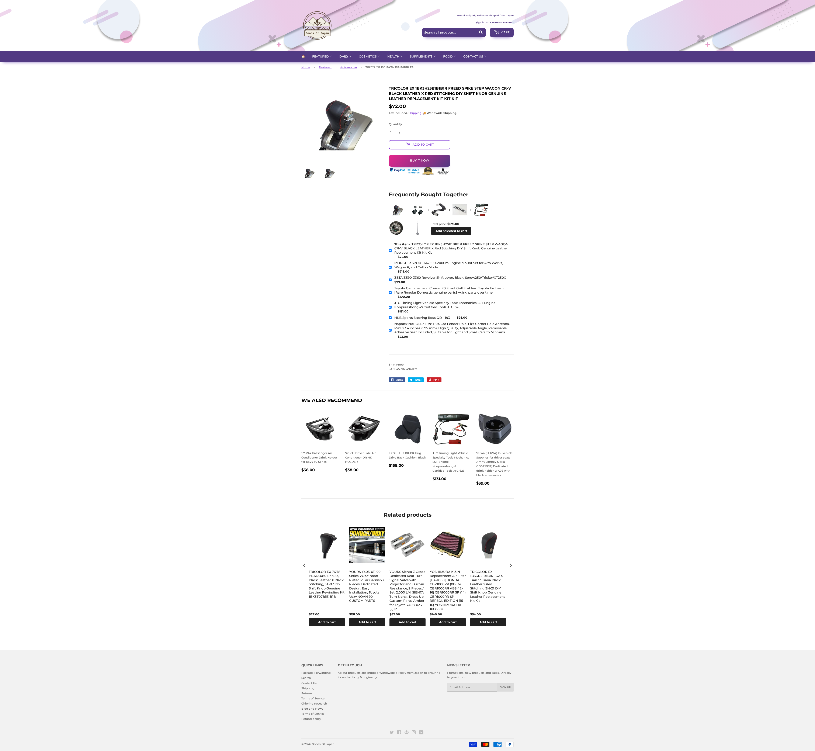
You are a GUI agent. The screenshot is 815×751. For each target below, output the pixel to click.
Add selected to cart (451, 231)
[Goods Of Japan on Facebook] (399, 733)
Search (306, 677)
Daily (344, 56)
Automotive (348, 67)
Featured (321, 56)
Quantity (395, 124)
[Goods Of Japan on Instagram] (414, 733)
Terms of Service (313, 698)
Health (393, 56)
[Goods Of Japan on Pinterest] (406, 733)
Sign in (480, 22)
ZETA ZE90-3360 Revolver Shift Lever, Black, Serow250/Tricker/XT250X (450, 278)
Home (305, 67)
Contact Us (473, 56)
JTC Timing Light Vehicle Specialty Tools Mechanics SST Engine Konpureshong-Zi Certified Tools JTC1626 (444, 305)
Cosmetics (368, 56)
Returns (306, 693)
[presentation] (304, 565)
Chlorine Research (314, 703)
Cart (504, 32)
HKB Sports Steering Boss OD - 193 (422, 318)
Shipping (415, 113)
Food (448, 56)
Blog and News (312, 708)
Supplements (421, 56)
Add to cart (327, 622)
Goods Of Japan (323, 744)
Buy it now (419, 160)
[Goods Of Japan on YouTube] (421, 733)
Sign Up (505, 687)
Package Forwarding (316, 672)
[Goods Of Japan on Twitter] (392, 733)
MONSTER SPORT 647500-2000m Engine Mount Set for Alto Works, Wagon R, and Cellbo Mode (448, 265)
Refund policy (311, 718)
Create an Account (502, 22)
